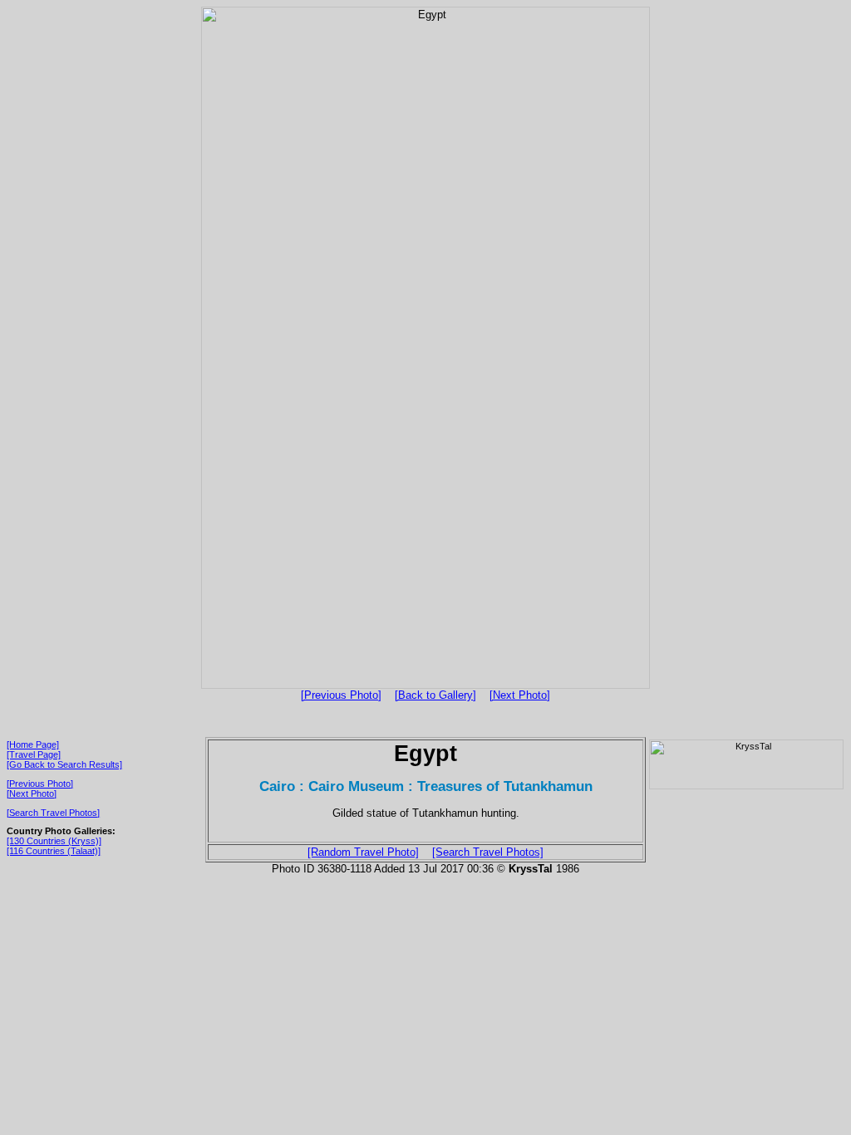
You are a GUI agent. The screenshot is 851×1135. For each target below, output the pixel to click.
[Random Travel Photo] (363, 852)
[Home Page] (33, 744)
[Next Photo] (519, 695)
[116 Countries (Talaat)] (54, 851)
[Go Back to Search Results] (64, 764)
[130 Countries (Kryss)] (54, 841)
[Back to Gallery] (435, 695)
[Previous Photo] (341, 695)
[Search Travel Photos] (53, 813)
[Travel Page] (34, 754)
